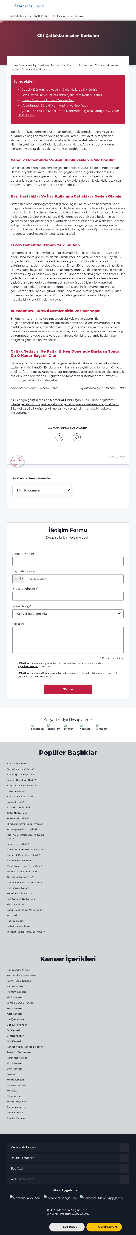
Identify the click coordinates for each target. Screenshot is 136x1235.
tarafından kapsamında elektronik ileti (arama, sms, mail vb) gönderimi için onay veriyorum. (67, 675)
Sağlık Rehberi (41, 16)
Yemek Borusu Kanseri (20, 1002)
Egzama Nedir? (16, 791)
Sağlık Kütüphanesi (20, 16)
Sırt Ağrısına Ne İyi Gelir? (21, 898)
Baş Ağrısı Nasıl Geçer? (20, 769)
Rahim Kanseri (15, 986)
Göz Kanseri (14, 1041)
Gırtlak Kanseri (15, 1035)
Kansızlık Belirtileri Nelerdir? (24, 855)
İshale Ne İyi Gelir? (18, 844)
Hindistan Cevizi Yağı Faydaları (25, 823)
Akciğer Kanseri (16, 1019)
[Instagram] (51, 728)
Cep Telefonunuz (24, 575)
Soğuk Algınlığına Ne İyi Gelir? (25, 909)
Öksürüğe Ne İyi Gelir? (20, 877)
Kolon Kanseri (15, 1063)
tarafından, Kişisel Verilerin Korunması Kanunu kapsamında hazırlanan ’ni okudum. (61, 665)
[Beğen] (59, 437)
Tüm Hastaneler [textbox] (29, 490)
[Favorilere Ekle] (17, 461)
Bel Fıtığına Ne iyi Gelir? (21, 774)
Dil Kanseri (13, 1030)
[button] (128, 6)
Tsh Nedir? (13, 915)
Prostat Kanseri (16, 1118)
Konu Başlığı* (29, 610)
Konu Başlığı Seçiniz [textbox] (32, 613)
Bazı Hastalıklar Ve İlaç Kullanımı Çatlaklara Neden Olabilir (62, 95)
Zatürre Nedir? (15, 920)
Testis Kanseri (15, 1008)
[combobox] (42, 490)
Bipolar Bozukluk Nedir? (21, 780)
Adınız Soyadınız (23, 554)
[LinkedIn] (100, 728)
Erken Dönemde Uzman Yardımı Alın (48, 100)
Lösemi (11, 1074)
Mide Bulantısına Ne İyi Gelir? (24, 866)
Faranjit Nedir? (15, 802)
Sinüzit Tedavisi (16, 904)
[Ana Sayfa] (29, 6)
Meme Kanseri (15, 1079)
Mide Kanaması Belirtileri (22, 871)
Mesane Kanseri (16, 1085)
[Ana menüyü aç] (5, 6)
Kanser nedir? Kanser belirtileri (25, 1046)
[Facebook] (35, 728)
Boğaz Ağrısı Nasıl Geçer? (22, 785)
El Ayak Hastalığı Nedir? (21, 796)
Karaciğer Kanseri (17, 1057)
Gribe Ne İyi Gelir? (17, 812)
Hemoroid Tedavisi (18, 818)
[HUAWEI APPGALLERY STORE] (103, 1198)
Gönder (68, 689)
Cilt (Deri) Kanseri (17, 1024)
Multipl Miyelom (16, 1101)
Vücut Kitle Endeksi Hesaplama (25, 849)
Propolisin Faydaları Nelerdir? (24, 882)
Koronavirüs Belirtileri (19, 860)
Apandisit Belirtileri (18, 807)
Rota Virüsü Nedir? (18, 888)
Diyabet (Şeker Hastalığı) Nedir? (26, 931)
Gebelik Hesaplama (18, 926)
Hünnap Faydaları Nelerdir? (23, 829)
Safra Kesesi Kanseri (19, 980)
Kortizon (17, 229)
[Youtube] (84, 728)
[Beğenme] (77, 437)
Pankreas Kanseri (17, 1107)
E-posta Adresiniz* (25, 588)
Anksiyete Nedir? (17, 763)
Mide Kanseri (14, 1096)
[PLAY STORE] (60, 1198)
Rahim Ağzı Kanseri (18, 969)
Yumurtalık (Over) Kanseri (22, 975)
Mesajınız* (19, 623)
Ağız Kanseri (14, 1013)
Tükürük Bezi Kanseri (19, 1052)
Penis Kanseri (15, 1112)
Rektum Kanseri (16, 991)
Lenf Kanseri (14, 1068)
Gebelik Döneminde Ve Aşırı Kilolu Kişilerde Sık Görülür (60, 89)
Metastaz (12, 1090)
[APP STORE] (27, 1198)
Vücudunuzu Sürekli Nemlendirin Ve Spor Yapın (55, 105)
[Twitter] (68, 728)
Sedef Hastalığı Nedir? (20, 893)
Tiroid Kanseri (15, 997)
